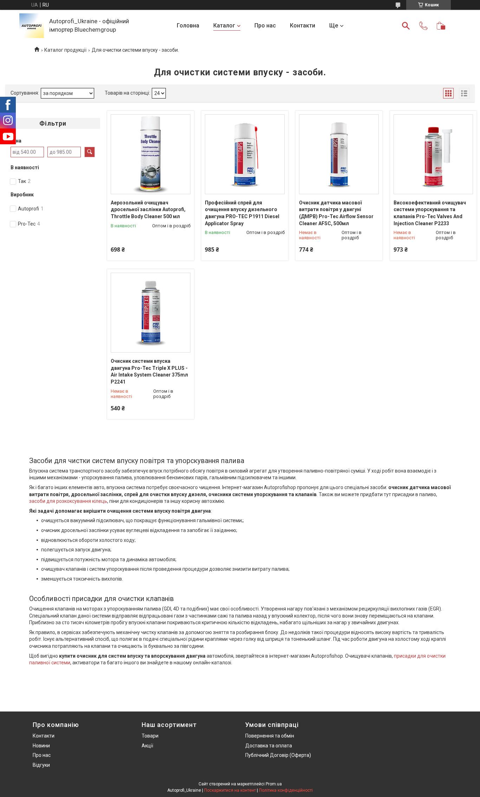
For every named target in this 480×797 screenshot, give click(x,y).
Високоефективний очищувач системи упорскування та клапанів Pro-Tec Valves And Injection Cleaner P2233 (430, 213)
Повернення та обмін (269, 736)
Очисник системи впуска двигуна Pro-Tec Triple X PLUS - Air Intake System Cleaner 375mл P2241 (149, 371)
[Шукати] (406, 26)
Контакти (302, 25)
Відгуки (41, 765)
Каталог (224, 25)
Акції (147, 745)
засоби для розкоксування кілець (68, 501)
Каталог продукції (65, 50)
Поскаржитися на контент (230, 790)
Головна (188, 25)
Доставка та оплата (268, 745)
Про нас (265, 25)
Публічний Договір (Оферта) (278, 755)
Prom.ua (274, 784)
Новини (41, 745)
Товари (150, 736)
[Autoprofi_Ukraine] (31, 25)
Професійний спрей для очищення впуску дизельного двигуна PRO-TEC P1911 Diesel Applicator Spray (242, 213)
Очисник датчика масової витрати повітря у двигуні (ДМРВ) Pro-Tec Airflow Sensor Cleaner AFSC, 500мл (336, 213)
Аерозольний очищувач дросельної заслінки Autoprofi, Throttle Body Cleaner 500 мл (148, 209)
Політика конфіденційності (286, 790)
